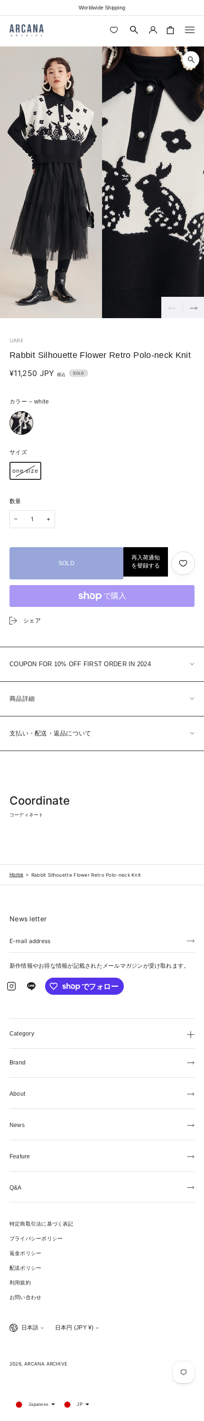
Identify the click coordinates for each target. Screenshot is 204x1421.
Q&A (15, 1187)
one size (25, 470)
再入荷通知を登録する (145, 561)
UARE (16, 340)
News (17, 1125)
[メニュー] (190, 30)
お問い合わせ (25, 1297)
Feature (19, 1156)
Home (16, 874)
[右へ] (193, 307)
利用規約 (20, 1282)
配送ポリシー (25, 1268)
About (17, 1094)
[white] (21, 423)
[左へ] (172, 307)
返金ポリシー (25, 1253)
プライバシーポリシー (36, 1238)
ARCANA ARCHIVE (45, 1363)
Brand (17, 1062)
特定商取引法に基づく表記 (41, 1224)
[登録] (191, 940)
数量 (15, 501)
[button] (134, 30)
